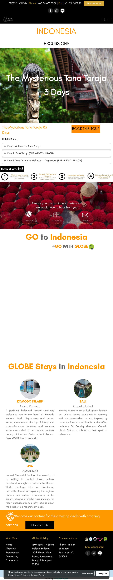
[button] (102, 19)
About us (11, 548)
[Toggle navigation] (109, 19)
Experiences (12, 552)
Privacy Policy (20, 575)
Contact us (12, 560)
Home (9, 544)
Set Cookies (87, 573)
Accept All (102, 573)
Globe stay (12, 556)
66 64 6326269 (47, 3)
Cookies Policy (37, 575)
